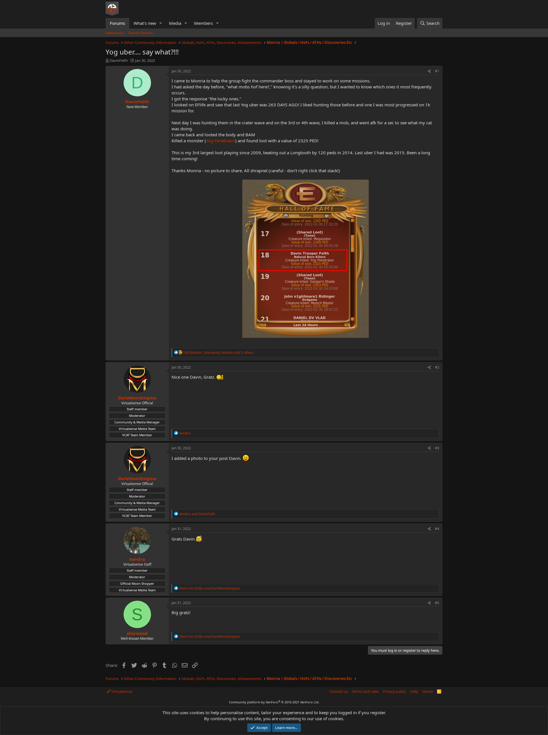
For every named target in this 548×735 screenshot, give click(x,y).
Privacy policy (394, 691)
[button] (161, 23)
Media (175, 23)
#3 (437, 448)
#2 (437, 367)
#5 (437, 602)
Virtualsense (121, 691)
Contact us (339, 691)
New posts (115, 32)
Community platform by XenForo (274, 702)
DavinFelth (119, 60)
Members (203, 23)
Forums (117, 23)
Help (414, 691)
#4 (437, 528)
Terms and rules (365, 691)
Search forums (140, 32)
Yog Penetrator (220, 140)
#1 (437, 71)
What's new (145, 23)
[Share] (429, 71)
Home (427, 691)
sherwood (137, 633)
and (197, 513)
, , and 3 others (218, 352)
